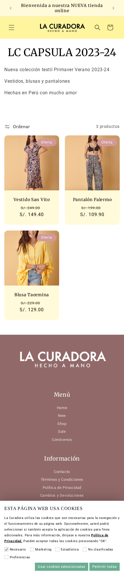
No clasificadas (100, 549)
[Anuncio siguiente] (113, 8)
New (62, 415)
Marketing (43, 549)
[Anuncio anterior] (10, 8)
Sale (62, 431)
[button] (11, 27)
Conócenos (62, 439)
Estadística (70, 549)
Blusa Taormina (31, 294)
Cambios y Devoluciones (62, 495)
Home (62, 408)
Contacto (62, 472)
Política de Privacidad (62, 487)
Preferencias (20, 557)
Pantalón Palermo (92, 199)
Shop (61, 423)
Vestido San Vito (32, 199)
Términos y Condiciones (62, 479)
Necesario (18, 549)
